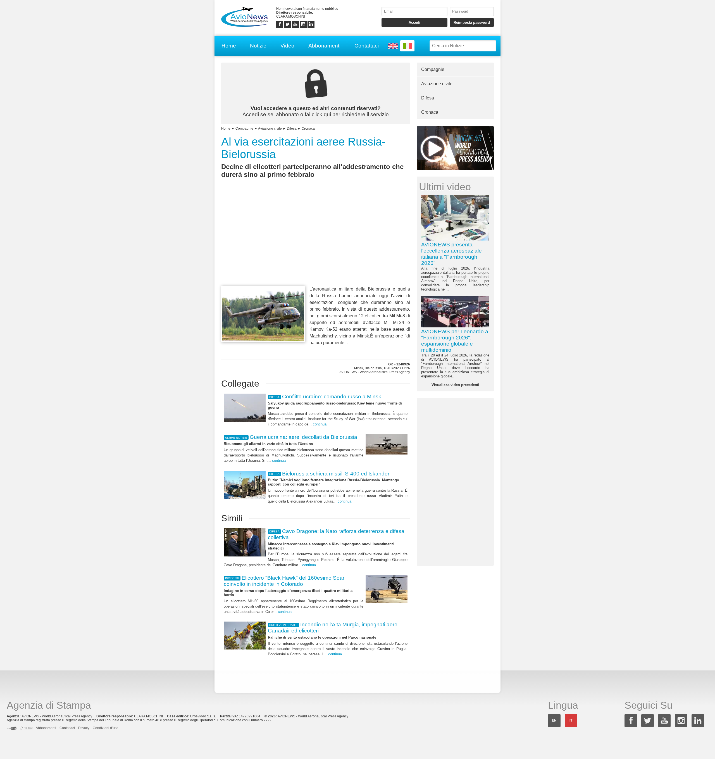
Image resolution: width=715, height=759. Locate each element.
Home (228, 46)
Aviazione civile (270, 128)
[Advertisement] (315, 242)
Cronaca (308, 128)
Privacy (83, 728)
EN (554, 720)
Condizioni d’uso (105, 728)
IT (570, 720)
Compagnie (244, 128)
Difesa (292, 128)
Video (287, 46)
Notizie (258, 46)
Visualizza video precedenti (455, 385)
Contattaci (366, 46)
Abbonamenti (324, 46)
